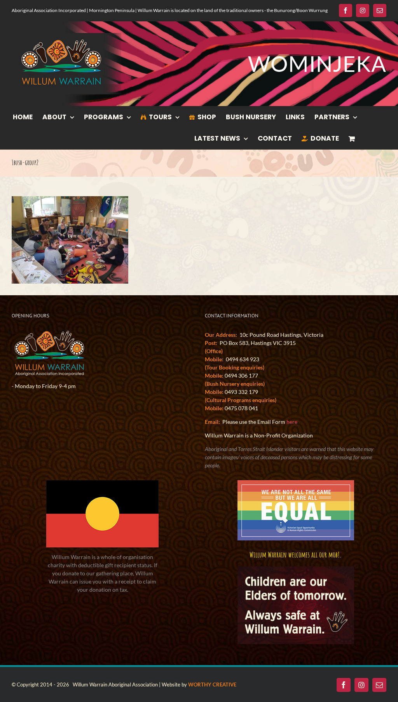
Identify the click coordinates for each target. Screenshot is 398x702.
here (291, 421)
